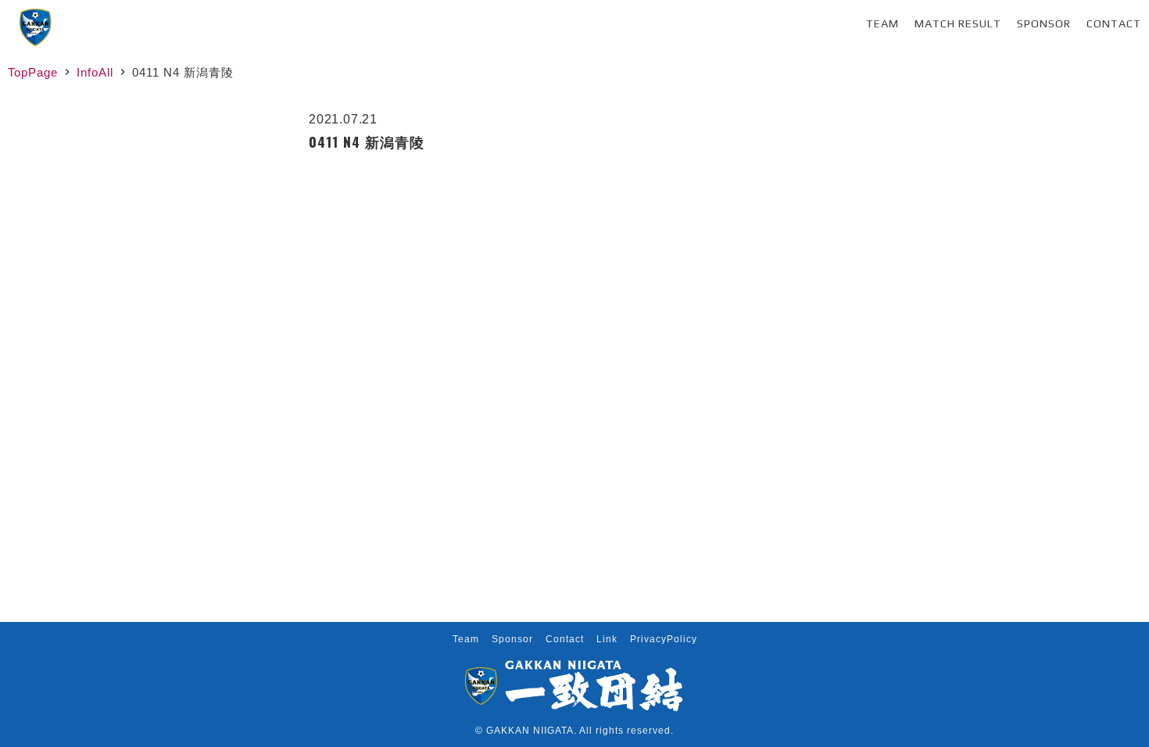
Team (882, 23)
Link (606, 639)
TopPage (33, 72)
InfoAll (95, 72)
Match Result (958, 23)
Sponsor (1044, 23)
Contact (1113, 23)
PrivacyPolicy (663, 639)
